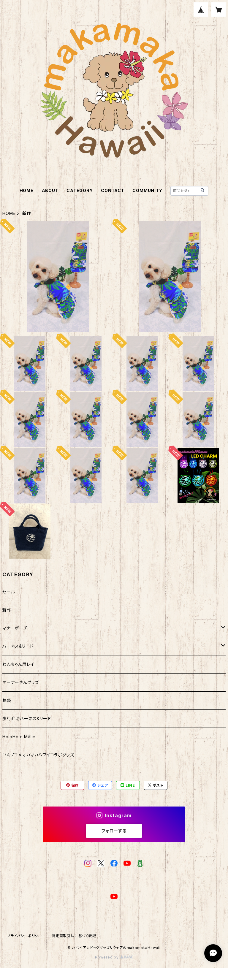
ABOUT (50, 190)
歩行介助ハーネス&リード (26, 718)
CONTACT (112, 190)
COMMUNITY (147, 190)
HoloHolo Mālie (19, 736)
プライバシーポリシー (24, 936)
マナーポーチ (15, 627)
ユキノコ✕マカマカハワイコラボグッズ (38, 754)
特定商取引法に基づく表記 (74, 936)
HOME (27, 190)
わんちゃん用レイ (18, 664)
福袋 (6, 700)
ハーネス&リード (17, 646)
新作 (6, 609)
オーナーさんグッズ (20, 682)
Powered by (107, 957)
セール (8, 591)
